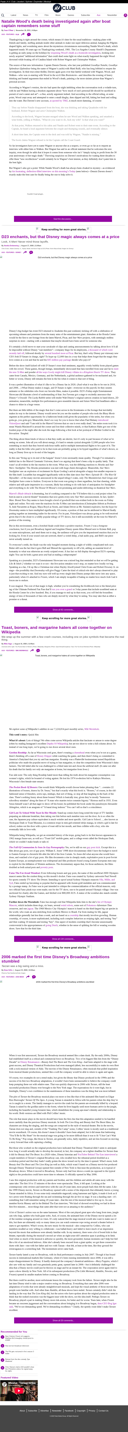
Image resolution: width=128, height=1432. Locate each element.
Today (72, 171)
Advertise (44, 1410)
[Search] (2, 15)
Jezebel (20, 1)
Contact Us (103, 1410)
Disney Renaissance (29, 1062)
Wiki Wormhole (22, 650)
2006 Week (20, 977)
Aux (98, 15)
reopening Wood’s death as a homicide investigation (76, 52)
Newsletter (112, 15)
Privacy (92, 1410)
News (25, 15)
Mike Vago (8, 644)
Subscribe (85, 15)
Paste (3, 1)
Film (46, 15)
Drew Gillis (8, 970)
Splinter (29, 1)
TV (36, 15)
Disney (18, 252)
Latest (13, 15)
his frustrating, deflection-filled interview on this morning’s (40, 171)
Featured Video (9, 1377)
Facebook (69, 1410)
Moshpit (47, 1)
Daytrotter (38, 1)
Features (10, 34)
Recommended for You (14, 1331)
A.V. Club (11, 1)
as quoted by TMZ (59, 100)
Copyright (81, 1410)
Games (71, 15)
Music (58, 15)
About (22, 1410)
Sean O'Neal (8, 30)
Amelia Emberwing (11, 246)
